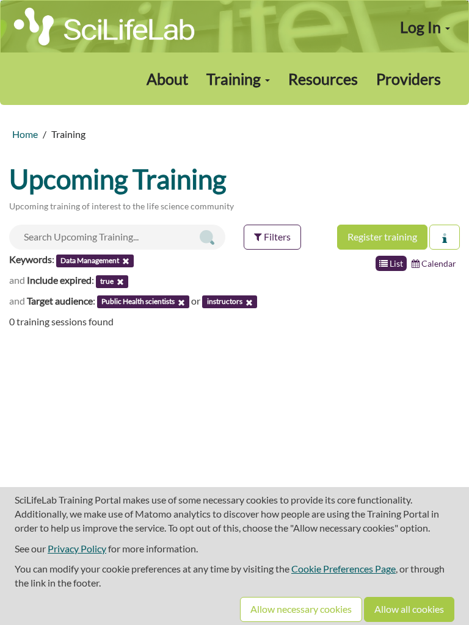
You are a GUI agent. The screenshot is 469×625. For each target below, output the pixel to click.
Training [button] (235, 79)
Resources (323, 79)
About (167, 79)
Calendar (438, 263)
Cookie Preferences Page (343, 568)
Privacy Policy (77, 548)
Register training (382, 236)
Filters (276, 236)
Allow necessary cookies (301, 609)
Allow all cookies (409, 609)
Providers (408, 79)
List (395, 263)
